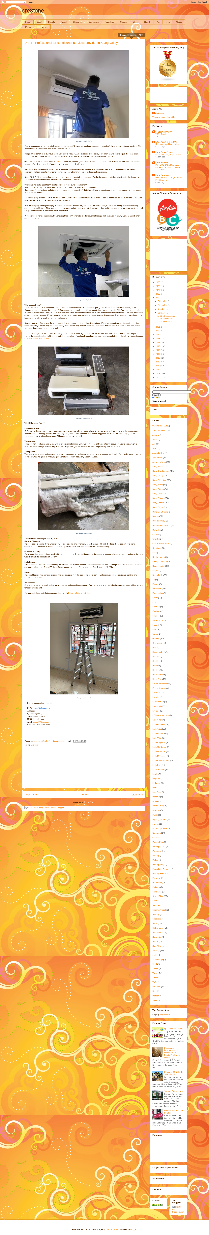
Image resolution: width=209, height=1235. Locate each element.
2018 (158, 338)
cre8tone (33, 10)
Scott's (155, 901)
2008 (158, 377)
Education (94, 22)
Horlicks (156, 670)
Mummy (156, 810)
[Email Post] (69, 741)
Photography (158, 864)
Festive (155, 611)
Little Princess (162, 175)
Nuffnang (156, 833)
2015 (158, 350)
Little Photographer (161, 760)
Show (135, 22)
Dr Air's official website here (37, 339)
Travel (64, 22)
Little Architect (158, 724)
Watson (155, 996)
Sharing (155, 914)
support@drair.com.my (42, 722)
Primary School (159, 873)
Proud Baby (157, 883)
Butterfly (156, 530)
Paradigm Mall (158, 846)
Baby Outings (158, 498)
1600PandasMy (159, 430)
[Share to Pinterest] (85, 741)
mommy (156, 797)
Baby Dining (157, 475)
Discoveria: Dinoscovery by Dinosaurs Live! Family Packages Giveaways (172, 1053)
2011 (158, 366)
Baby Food (157, 493)
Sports (123, 22)
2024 (158, 290)
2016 (158, 346)
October (162, 309)
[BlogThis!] (76, 741)
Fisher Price (157, 620)
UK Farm (156, 986)
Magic (155, 774)
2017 (158, 342)
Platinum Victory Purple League (168, 154)
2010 (158, 369)
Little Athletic (158, 733)
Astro (154, 448)
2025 (158, 286)
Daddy (155, 552)
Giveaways (157, 643)
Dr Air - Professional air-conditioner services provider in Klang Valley (71, 43)
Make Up (156, 783)
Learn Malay (158, 702)
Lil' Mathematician (160, 715)
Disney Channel (159, 561)
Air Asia (155, 435)
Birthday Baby (158, 521)
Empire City (157, 593)
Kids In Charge (159, 688)
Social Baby (157, 932)
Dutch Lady (157, 575)
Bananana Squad (160, 512)
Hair (154, 647)
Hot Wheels (157, 674)
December (163, 301)
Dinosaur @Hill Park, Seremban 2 (173, 1073)
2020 (158, 331)
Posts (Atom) (89, 802)
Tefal (154, 964)
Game (155, 634)
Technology (157, 959)
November (163, 305)
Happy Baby (157, 652)
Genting (156, 638)
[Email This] (74, 741)
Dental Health (158, 557)
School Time (158, 896)
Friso (154, 629)
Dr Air (58, 161)
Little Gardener (159, 747)
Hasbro (155, 656)
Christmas (157, 548)
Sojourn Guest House (174, 1091)
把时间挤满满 (160, 134)
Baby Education (159, 480)
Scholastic (157, 892)
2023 (158, 294)
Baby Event (157, 485)
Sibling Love (157, 928)
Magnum (156, 779)
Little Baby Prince (164, 152)
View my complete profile (163, 117)
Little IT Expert (158, 751)
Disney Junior (158, 566)
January (162, 313)
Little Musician (158, 756)
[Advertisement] (84, 768)
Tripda (155, 978)
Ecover (155, 584)
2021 (158, 327)
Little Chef (157, 738)
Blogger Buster (165, 1015)
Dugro (155, 570)
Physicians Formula (161, 869)
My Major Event (159, 819)
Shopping (78, 22)
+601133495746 (32, 730)
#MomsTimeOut (159, 426)
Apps (154, 439)
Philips (155, 860)
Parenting (109, 22)
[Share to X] (79, 741)
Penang (155, 855)
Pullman (156, 887)
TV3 (154, 982)
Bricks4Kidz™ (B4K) (161, 525)
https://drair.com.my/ (41, 708)
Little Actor (157, 720)
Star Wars (156, 946)
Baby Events (158, 489)
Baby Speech (158, 503)
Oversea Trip (158, 837)
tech (168, 22)
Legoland (156, 706)
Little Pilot (156, 765)
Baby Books (157, 466)
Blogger (133, 1229)
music (155, 815)
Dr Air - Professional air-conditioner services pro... (166, 318)
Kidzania (156, 692)
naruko (155, 824)
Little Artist (157, 729)
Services (34, 745)
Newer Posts (30, 794)
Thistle (155, 968)
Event (39, 22)
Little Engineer (158, 742)
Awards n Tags (159, 462)
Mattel (155, 787)
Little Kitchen (161, 162)
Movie (179, 22)
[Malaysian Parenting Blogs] (167, 81)
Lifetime (156, 711)
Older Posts (137, 794)
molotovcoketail (112, 1229)
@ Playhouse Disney (173, 1028)
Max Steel (156, 792)
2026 (158, 282)
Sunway (156, 950)
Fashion (156, 607)
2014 (158, 354)
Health (147, 22)
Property (29, 27)
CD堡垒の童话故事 (163, 131)
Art (158, 22)
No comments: (58, 741)
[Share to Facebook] (82, 741)
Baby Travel (157, 507)
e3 (153, 580)
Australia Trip (158, 453)
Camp (155, 534)
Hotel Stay (157, 679)
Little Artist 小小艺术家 (166, 142)
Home (84, 794)
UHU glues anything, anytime (167, 144)
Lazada (155, 697)
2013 (158, 358)
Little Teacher (158, 769)
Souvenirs (156, 937)
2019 (158, 334)
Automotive (157, 457)
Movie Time (157, 806)
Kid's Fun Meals (159, 684)
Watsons (156, 1000)
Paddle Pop (157, 842)
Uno (154, 991)
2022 (158, 298)
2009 (158, 373)
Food (27, 22)
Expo (154, 602)
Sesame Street (159, 910)
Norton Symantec (160, 828)
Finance (43, 27)
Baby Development (160, 471)
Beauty (51, 22)
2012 (158, 362)
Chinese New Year (160, 543)
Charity (155, 539)
